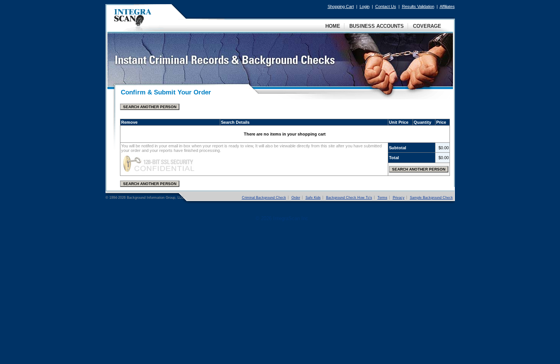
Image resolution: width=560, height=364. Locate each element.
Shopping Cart (341, 6)
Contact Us (385, 6)
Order (295, 198)
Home (332, 26)
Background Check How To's (349, 198)
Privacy (399, 198)
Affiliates (447, 6)
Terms (382, 198)
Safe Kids (313, 198)
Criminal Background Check (264, 198)
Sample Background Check (431, 198)
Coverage (427, 26)
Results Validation (418, 6)
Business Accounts (376, 26)
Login (365, 6)
